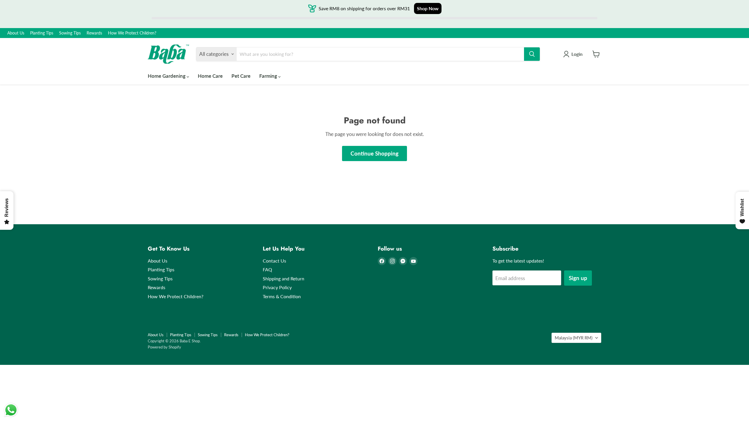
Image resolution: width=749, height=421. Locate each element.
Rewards (94, 33)
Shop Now (428, 8)
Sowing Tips (70, 33)
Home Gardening (167, 76)
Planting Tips (41, 33)
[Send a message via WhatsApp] (11, 410)
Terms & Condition (282, 296)
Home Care (210, 76)
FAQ (267, 269)
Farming (268, 76)
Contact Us (274, 260)
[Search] (532, 54)
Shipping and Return (283, 278)
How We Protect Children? (132, 33)
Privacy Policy (277, 287)
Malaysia (573, 337)
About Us (15, 33)
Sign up (578, 278)
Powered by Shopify (164, 347)
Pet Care (240, 76)
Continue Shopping (374, 153)
